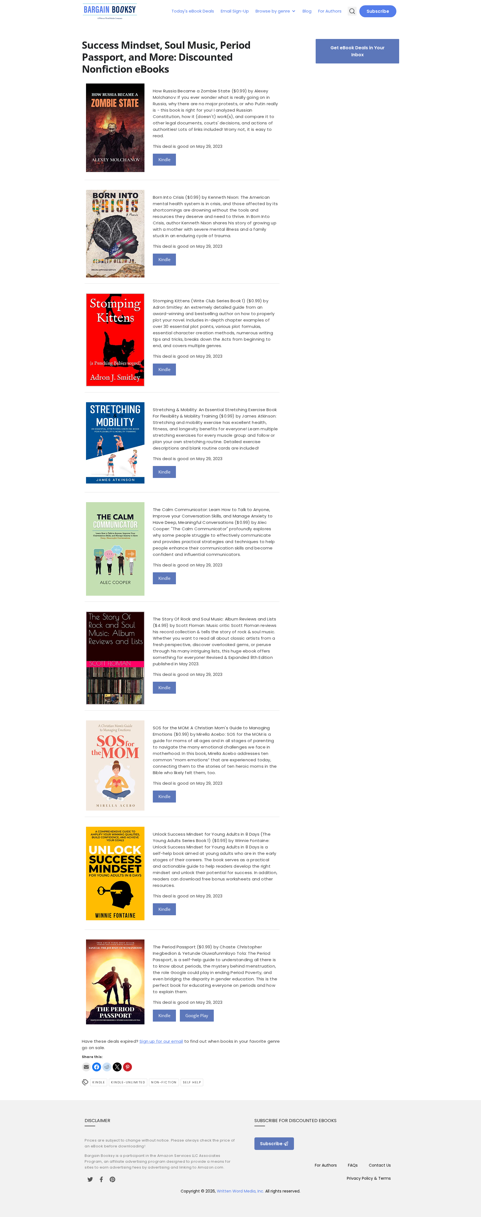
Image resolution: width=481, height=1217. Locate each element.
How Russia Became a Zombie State (191, 91)
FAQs (353, 1165)
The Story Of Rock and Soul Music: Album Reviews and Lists (214, 619)
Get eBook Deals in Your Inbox (357, 51)
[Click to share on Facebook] (96, 1067)
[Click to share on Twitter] (117, 1067)
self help (192, 1082)
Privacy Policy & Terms (369, 1178)
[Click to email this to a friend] (86, 1067)
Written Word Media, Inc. (240, 1191)
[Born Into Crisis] (115, 276)
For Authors (330, 11)
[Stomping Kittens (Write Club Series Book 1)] (115, 385)
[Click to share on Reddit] (106, 1067)
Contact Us (380, 1165)
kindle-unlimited (128, 1082)
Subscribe (378, 11)
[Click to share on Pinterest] (127, 1067)
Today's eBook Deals (192, 11)
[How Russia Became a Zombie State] (115, 170)
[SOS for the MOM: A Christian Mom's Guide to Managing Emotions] (115, 809)
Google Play (196, 1015)
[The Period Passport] (115, 1023)
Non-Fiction (164, 1082)
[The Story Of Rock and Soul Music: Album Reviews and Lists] (115, 703)
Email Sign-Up (235, 11)
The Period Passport (174, 947)
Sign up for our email (161, 1041)
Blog (307, 11)
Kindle (164, 159)
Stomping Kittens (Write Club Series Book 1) (199, 301)
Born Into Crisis (168, 197)
